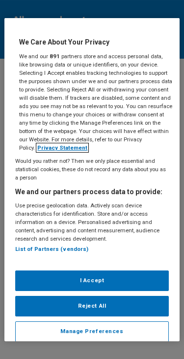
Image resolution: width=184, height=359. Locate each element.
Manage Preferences (91, 330)
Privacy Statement (62, 147)
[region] (91, 179)
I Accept (92, 280)
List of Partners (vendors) (51, 249)
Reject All (92, 305)
